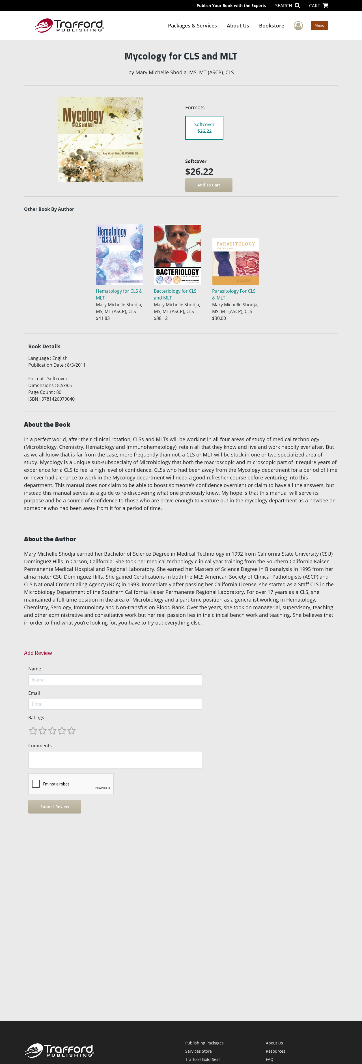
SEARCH (284, 6)
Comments (40, 745)
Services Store (198, 1051)
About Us (238, 25)
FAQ (269, 1059)
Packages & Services (192, 25)
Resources (275, 1051)
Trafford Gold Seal (202, 1059)
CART (315, 6)
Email (34, 693)
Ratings (36, 717)
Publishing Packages (204, 1043)
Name (34, 669)
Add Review (38, 652)
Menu (319, 25)
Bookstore (271, 25)
